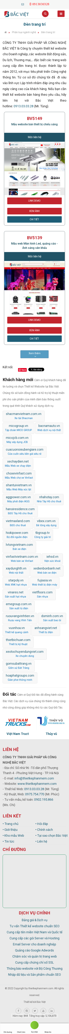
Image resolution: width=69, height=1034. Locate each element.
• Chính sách (44, 830)
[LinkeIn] (51, 1011)
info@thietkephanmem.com (34, 778)
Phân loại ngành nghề (24, 32)
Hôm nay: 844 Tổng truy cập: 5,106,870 (34, 1015)
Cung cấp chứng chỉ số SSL (34, 962)
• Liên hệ (41, 841)
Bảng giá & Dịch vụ (34, 920)
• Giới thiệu (10, 830)
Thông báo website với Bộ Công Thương (34, 968)
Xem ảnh (34, 211)
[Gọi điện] (34, 1025)
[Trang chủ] (5, 32)
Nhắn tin (48, 1032)
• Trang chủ (10, 824)
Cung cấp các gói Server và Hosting (34, 938)
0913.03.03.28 (23, 106)
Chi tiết (34, 219)
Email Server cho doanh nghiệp (34, 944)
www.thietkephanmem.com (37, 784)
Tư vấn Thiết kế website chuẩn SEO (34, 926)
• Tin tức (8, 841)
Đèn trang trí (48, 32)
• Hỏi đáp (41, 824)
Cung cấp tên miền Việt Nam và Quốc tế (34, 932)
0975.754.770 (34, 794)
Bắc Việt (41, 1001)
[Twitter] (35, 1011)
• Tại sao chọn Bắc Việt (50, 835)
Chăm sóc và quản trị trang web (34, 956)
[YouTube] (43, 1011)
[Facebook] (18, 1011)
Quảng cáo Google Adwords (34, 950)
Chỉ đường (8, 1032)
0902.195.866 (43, 799)
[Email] (22, 4)
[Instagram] (27, 1011)
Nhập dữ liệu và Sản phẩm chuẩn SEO (34, 974)
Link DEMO (34, 200)
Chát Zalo (21, 1032)
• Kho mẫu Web (13, 835)
